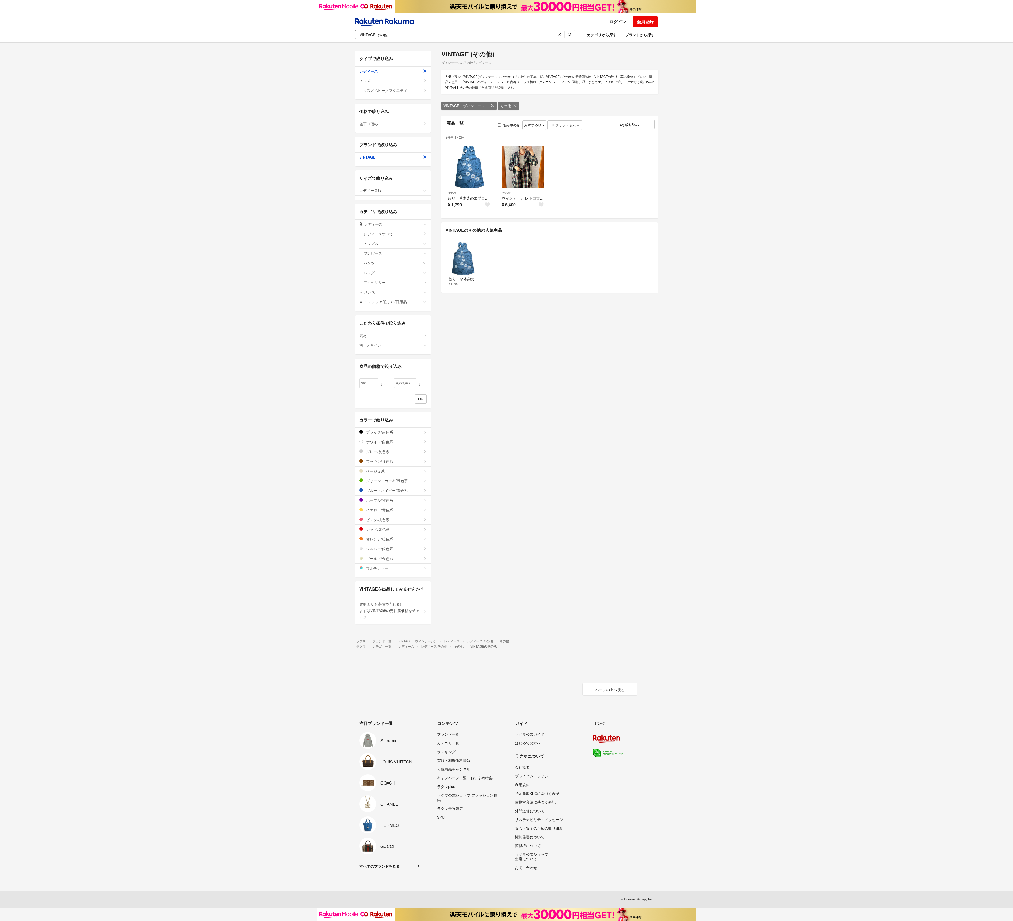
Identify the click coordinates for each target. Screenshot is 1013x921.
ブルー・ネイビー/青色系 (386, 490)
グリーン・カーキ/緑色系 (386, 480)
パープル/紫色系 (379, 500)
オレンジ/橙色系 (379, 539)
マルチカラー (376, 568)
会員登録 (645, 21)
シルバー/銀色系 (379, 548)
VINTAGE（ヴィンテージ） (466, 105)
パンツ (369, 262)
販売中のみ (511, 124)
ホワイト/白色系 (379, 441)
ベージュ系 (375, 471)
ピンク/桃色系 (377, 519)
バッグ (369, 272)
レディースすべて (378, 233)
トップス (371, 243)
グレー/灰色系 (377, 451)
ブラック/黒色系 (379, 432)
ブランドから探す (640, 34)
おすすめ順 (533, 124)
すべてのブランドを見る (379, 866)
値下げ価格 (368, 123)
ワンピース (373, 253)
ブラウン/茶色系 (379, 461)
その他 (505, 105)
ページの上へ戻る (610, 689)
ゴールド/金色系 (379, 558)
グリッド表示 (565, 124)
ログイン (617, 21)
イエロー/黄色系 (379, 509)
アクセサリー (375, 282)
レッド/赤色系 (377, 529)
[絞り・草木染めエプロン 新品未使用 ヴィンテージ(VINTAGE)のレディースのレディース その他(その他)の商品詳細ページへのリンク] (469, 167)
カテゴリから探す (602, 34)
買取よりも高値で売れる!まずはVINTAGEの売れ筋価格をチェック (389, 610)
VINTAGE (367, 157)
